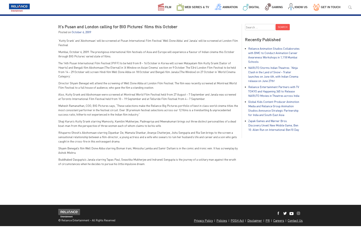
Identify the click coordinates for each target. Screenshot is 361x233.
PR (268, 220)
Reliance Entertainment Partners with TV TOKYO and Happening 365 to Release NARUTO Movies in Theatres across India (273, 91)
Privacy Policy (203, 220)
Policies (221, 220)
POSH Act (237, 220)
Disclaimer (254, 220)
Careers (278, 220)
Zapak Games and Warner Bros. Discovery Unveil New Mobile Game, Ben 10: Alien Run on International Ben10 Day (273, 125)
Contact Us (295, 220)
